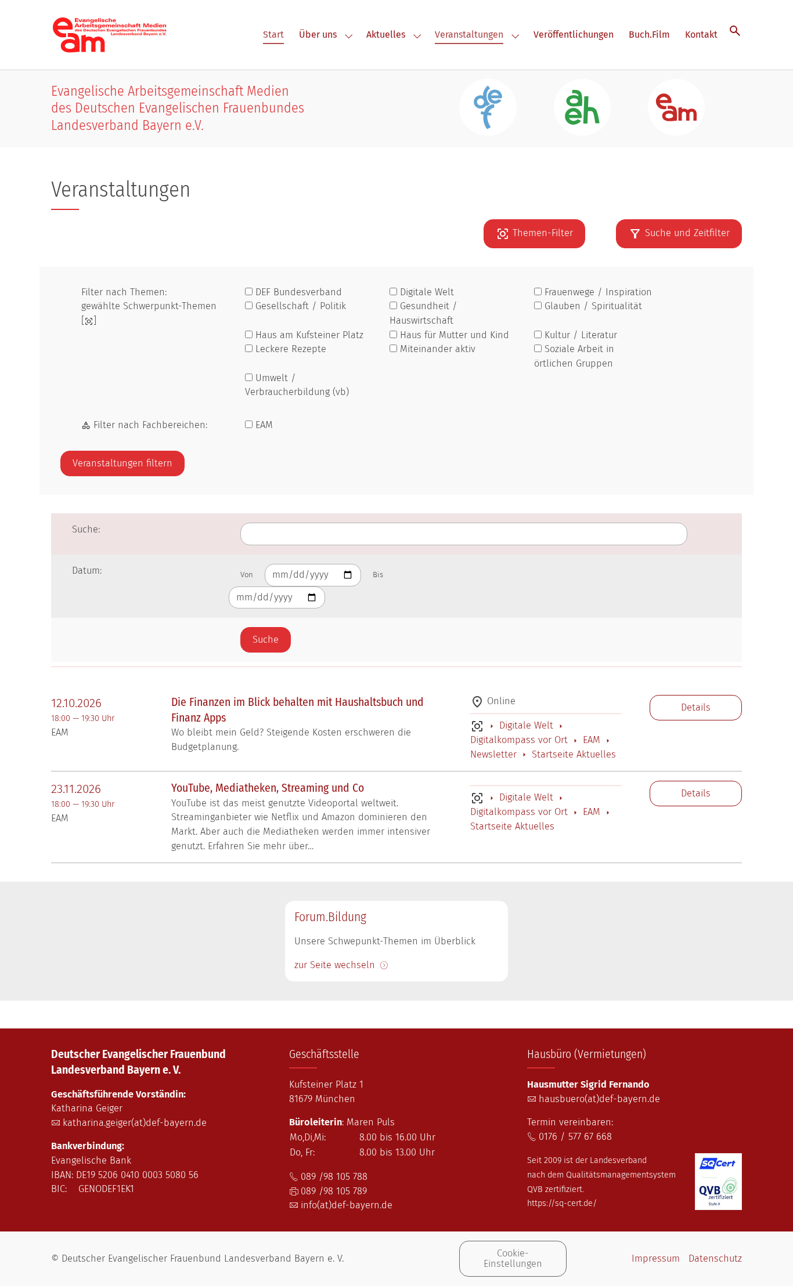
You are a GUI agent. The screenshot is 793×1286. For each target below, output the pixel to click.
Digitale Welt (526, 725)
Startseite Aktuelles (572, 754)
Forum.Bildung (330, 917)
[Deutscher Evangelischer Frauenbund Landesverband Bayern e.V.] (109, 34)
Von (246, 574)
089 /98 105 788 (334, 1176)
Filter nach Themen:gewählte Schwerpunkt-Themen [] (149, 306)
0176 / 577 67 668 (575, 1136)
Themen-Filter (543, 232)
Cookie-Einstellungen (513, 1258)
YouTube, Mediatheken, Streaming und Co (267, 788)
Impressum (656, 1258)
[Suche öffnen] (735, 30)
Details (696, 707)
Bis (378, 574)
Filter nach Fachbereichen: (149, 424)
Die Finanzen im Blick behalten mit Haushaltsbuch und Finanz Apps (297, 709)
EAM (591, 739)
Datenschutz (715, 1258)
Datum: (87, 570)
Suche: (86, 529)
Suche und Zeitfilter (687, 232)
